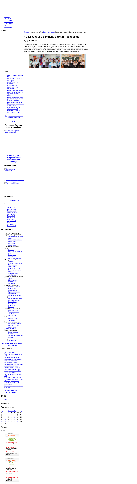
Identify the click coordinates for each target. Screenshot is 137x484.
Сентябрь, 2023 (12, 212)
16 (5, 419)
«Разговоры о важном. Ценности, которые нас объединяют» (11, 382)
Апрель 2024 (12, 411)
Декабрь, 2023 (11, 207)
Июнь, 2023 (11, 217)
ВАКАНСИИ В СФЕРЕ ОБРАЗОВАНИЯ (12, 391)
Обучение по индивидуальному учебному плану (12, 344)
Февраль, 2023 (11, 224)
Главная (26, 32)
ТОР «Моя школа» (10, 352)
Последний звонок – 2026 (12, 371)
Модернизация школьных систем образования (14, 116)
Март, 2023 (10, 222)
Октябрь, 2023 (11, 211)
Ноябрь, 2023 (11, 209)
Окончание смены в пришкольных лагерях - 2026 (13, 363)
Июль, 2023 (11, 216)
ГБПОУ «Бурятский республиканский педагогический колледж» (14, 159)
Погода (3, 431)
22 (2, 421)
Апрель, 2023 (11, 221)
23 (5, 421)
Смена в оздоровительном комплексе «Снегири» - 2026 (13, 378)
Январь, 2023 (11, 226)
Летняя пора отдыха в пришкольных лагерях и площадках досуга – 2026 (12, 367)
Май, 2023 (10, 219)
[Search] (1, 30)
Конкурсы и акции (49, 32)
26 (14, 421)
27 (17, 421)
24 (8, 421)
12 (14, 417)
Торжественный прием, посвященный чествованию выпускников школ (13, 359)
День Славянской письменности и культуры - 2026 (13, 374)
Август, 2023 (11, 214)
